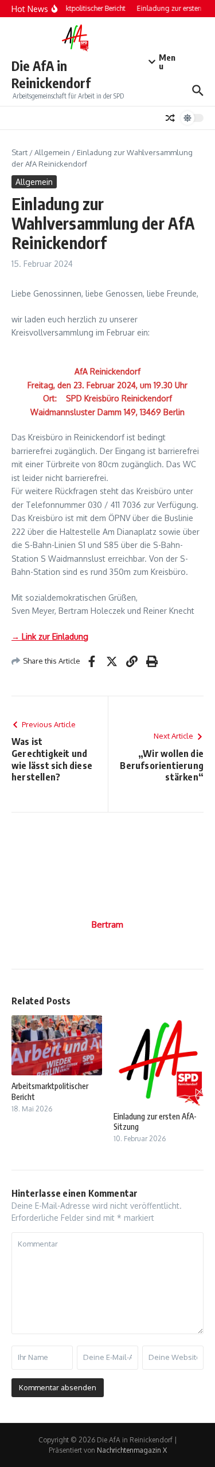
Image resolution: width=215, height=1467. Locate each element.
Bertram (107, 924)
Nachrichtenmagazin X (132, 1450)
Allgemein (52, 152)
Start (19, 152)
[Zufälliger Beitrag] (170, 118)
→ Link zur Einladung (49, 636)
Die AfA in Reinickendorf (51, 74)
